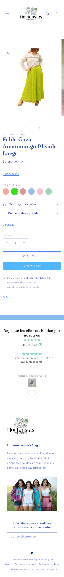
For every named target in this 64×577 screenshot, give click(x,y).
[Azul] (31, 191)
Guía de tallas (11, 174)
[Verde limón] (14, 191)
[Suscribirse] (53, 536)
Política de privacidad (25, 564)
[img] (32, 340)
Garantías (8, 225)
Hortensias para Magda (29, 559)
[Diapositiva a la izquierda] (24, 128)
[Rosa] (40, 191)
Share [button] (9, 297)
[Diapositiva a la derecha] (40, 128)
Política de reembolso (49, 564)
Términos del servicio (47, 569)
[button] (7, 14)
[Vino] (23, 191)
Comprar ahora (32, 265)
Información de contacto (22, 569)
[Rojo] (6, 191)
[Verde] (48, 191)
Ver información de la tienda (23, 287)
